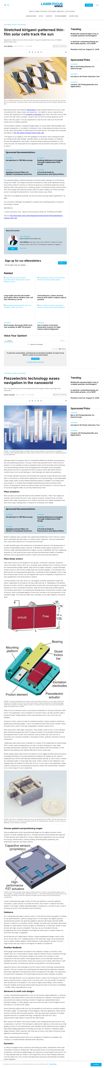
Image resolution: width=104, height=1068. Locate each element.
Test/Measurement (60, 16)
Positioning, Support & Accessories (15, 24)
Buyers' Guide (73, 16)
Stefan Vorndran (9, 394)
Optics (41, 16)
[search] (8, 5)
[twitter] (35, 52)
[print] (66, 52)
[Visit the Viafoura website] (62, 349)
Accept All (96, 1064)
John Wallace (8, 46)
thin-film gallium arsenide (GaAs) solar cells (29, 133)
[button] (5, 5)
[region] (35, 344)
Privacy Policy (53, 1064)
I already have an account (35, 362)
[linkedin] (32, 52)
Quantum (49, 16)
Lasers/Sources (31, 16)
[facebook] (29, 52)
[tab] (8, 340)
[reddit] (38, 52)
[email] (41, 52)
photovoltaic (31, 110)
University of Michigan (34, 114)
